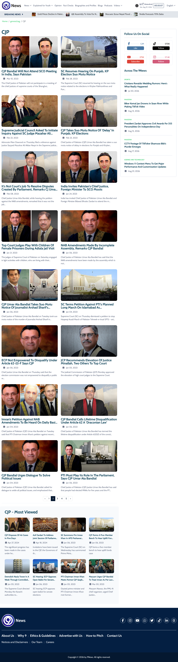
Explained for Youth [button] (42, 5)
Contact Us (114, 636)
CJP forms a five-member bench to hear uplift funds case (101, 538)
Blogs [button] (100, 5)
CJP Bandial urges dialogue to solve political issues (26, 476)
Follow (161, 48)
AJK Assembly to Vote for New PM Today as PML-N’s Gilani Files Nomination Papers (51, 14)
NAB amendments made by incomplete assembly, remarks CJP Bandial (87, 246)
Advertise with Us (70, 636)
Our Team (37, 642)
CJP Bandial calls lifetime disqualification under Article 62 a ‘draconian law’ (89, 420)
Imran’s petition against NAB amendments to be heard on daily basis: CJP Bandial (29, 422)
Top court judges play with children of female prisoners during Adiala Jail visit (28, 246)
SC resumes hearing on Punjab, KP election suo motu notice (85, 72)
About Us (8, 636)
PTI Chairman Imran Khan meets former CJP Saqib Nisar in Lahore (72, 579)
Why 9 (22, 636)
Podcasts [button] (108, 5)
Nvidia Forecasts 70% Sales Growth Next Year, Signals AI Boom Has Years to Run (119, 14)
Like (135, 48)
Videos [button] (117, 5)
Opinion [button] (58, 5)
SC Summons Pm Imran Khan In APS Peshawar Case (72, 538)
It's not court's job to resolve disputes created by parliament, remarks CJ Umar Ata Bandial (29, 189)
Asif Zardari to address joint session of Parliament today (45, 538)
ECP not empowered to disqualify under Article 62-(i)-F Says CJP (29, 361)
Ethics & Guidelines (43, 636)
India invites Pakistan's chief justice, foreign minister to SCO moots (85, 187)
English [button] (170, 5)
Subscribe (135, 61)
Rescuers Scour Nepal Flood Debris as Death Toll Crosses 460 (85, 14)
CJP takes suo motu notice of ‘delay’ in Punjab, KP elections (87, 131)
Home (5, 21)
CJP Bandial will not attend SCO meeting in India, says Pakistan (29, 72)
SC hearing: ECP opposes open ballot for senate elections (44, 579)
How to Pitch (94, 636)
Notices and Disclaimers (15, 642)
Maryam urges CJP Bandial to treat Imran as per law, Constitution (101, 579)
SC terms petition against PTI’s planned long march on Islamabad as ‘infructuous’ (87, 307)
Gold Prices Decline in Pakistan (152, 14)
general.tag (15, 21)
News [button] (27, 5)
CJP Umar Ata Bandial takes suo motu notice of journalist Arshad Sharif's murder (27, 307)
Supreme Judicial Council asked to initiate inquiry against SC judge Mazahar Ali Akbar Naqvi (30, 133)
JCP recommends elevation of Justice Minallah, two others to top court (86, 361)
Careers (50, 642)
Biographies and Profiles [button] (85, 5)
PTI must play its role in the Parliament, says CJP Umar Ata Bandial (88, 476)
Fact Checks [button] (68, 5)
